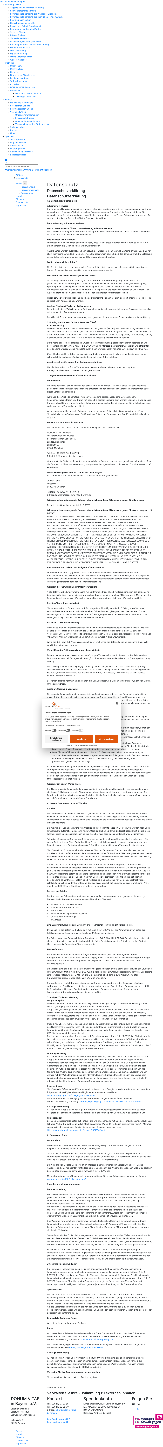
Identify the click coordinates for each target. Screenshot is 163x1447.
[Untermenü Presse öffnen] (25, 183)
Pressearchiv (27, 193)
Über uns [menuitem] (9, 63)
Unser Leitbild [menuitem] (17, 69)
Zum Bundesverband (58, 1419)
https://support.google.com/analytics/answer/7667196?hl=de (76, 1130)
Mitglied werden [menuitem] (18, 142)
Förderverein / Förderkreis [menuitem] (22, 75)
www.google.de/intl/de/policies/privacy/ (66, 1179)
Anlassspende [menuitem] (16, 145)
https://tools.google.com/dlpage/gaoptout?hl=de (70, 1095)
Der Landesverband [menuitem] (19, 78)
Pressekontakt (28, 187)
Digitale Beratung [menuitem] (18, 53)
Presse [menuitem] (13, 130)
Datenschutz (22, 178)
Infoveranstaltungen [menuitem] (24, 118)
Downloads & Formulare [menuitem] (21, 102)
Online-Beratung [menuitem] (18, 50)
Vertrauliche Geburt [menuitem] (19, 38)
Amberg (20, 175)
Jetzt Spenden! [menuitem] (17, 139)
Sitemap (20, 199)
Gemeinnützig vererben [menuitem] (21, 151)
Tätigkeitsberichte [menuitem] (19, 81)
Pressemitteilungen (30, 190)
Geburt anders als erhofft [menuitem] (22, 23)
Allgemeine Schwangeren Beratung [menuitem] (27, 7)
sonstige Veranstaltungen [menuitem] (27, 121)
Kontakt (19, 196)
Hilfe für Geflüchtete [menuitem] (20, 47)
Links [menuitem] (12, 133)
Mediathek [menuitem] (15, 90)
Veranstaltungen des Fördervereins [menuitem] (32, 124)
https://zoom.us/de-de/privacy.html (97, 1339)
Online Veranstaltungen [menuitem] (21, 56)
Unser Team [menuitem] (16, 66)
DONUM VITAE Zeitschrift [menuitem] (22, 87)
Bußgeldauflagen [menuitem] (18, 154)
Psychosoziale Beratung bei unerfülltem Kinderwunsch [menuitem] (36, 17)
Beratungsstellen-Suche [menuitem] (21, 108)
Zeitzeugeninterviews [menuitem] (25, 96)
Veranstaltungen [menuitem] (18, 112)
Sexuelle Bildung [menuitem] (18, 32)
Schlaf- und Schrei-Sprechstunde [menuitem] (26, 26)
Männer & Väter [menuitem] (17, 35)
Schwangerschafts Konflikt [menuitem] (23, 10)
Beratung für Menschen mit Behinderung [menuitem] (29, 44)
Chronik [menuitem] (14, 72)
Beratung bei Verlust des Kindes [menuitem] (25, 29)
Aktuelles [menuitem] (14, 84)
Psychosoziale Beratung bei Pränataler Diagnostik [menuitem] (34, 14)
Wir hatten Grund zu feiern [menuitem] (28, 93)
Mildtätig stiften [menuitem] (17, 148)
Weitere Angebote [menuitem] (19, 59)
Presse (19, 183)
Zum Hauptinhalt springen (12, 1)
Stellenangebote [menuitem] (18, 127)
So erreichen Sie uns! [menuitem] (20, 105)
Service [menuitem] (8, 99)
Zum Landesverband (58, 1422)
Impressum (21, 205)
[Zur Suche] (6, 163)
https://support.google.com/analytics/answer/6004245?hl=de (111, 1101)
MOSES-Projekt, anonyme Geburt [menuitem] (26, 41)
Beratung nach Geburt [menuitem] (20, 20)
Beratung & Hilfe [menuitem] (13, 4)
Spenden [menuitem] (9, 136)
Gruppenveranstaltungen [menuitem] (27, 115)
